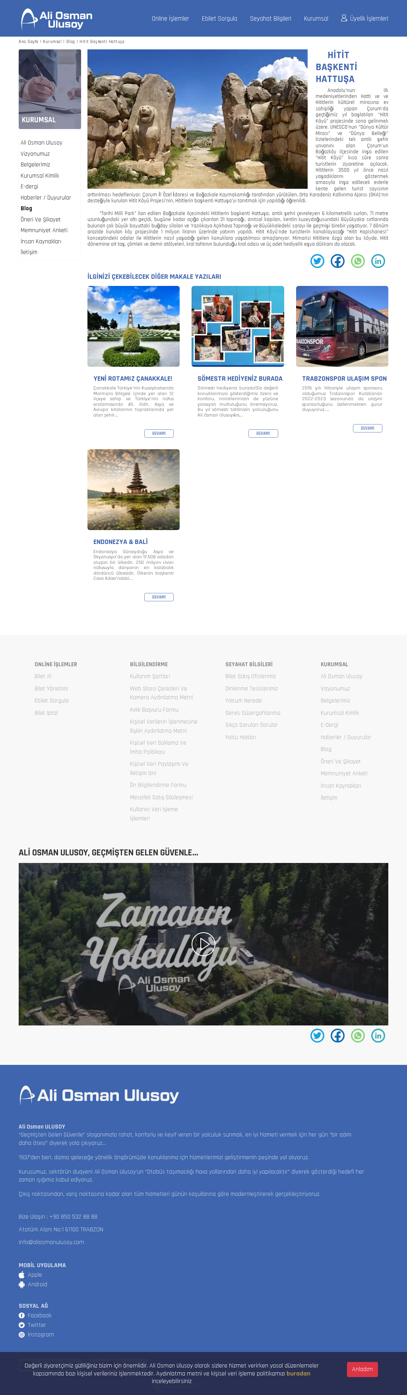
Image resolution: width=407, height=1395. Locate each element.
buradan (298, 1374)
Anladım (362, 1369)
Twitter (37, 1325)
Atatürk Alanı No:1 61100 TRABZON (61, 1229)
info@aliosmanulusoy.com (51, 1242)
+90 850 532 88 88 (73, 1217)
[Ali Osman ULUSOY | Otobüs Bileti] (56, 19)
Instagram (41, 1334)
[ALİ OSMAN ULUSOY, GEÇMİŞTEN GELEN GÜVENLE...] (203, 944)
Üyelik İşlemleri (369, 19)
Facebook (40, 1315)
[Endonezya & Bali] (133, 525)
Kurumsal (316, 19)
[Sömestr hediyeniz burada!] (238, 362)
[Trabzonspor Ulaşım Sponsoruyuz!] (342, 362)
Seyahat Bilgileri (270, 19)
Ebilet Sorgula (219, 19)
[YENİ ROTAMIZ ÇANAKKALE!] (133, 362)
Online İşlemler (170, 19)
